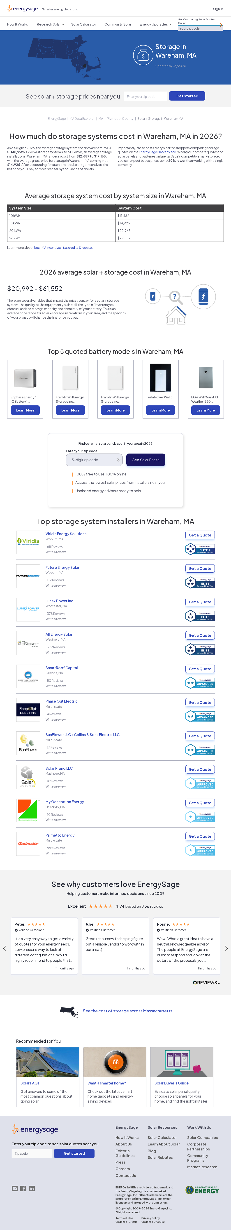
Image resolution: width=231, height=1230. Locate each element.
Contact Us (126, 1175)
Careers (123, 1168)
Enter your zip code (81, 451)
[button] (44, 946)
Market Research (202, 1166)
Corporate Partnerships (198, 1146)
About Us (124, 1144)
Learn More (25, 410)
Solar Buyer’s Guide (172, 1083)
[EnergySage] (35, 1133)
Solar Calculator (162, 1137)
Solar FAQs (30, 1083)
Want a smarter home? (107, 1083)
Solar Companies (202, 1137)
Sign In (218, 9)
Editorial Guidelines (125, 1153)
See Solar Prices (145, 459)
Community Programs (197, 1158)
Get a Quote (200, 535)
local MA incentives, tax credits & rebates (63, 247)
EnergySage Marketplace (157, 152)
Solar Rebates (160, 1157)
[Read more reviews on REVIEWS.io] (206, 983)
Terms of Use (124, 1218)
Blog (152, 1150)
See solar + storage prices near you (73, 96)
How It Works (127, 1137)
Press (120, 1162)
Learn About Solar (164, 1144)
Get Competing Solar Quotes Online (196, 21)
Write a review (56, 552)
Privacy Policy (150, 1218)
